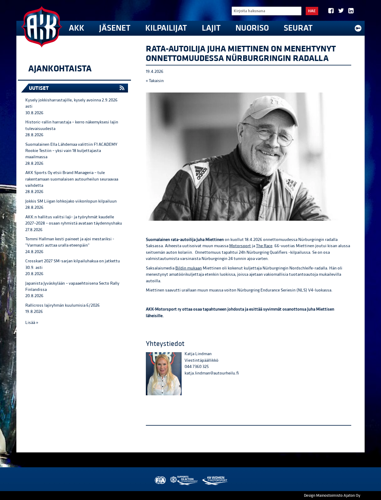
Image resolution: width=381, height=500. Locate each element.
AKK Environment (184, 480)
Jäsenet (114, 28)
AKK (76, 28)
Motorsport (240, 246)
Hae (312, 11)
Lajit (211, 28)
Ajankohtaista (60, 68)
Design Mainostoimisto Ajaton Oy (332, 495)
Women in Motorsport (214, 480)
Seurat (298, 28)
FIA (159, 480)
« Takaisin (155, 81)
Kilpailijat (166, 28)
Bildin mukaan (188, 268)
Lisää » (31, 322)
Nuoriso (252, 28)
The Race (264, 246)
